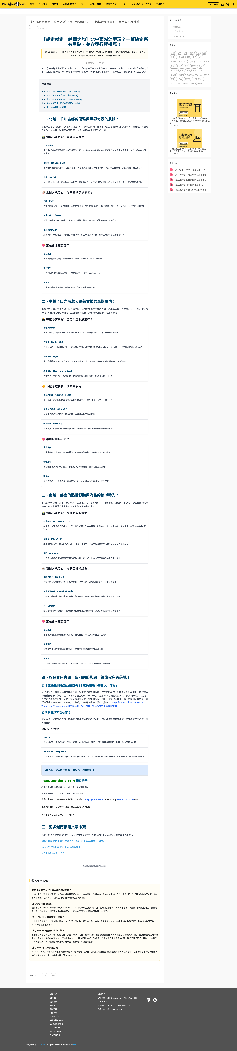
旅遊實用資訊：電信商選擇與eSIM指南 (63, 103)
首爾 (194, 70)
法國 (205, 61)
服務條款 (53, 1013)
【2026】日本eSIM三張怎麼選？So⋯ (189, 169)
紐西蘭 (199, 83)
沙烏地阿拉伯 (198, 79)
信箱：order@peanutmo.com (110, 1009)
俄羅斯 (189, 74)
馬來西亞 (182, 61)
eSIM (173, 52)
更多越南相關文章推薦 (56, 107)
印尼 (198, 52)
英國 (199, 61)
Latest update (179, 36)
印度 (178, 83)
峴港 (200, 70)
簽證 (204, 52)
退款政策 (53, 1001)
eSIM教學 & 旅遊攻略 (141, 4)
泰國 (188, 57)
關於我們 (53, 998)
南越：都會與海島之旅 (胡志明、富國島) (64, 99)
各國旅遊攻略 (55, 1035)
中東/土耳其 (95, 4)
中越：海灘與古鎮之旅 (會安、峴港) (62, 95)
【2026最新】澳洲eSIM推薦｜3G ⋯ (188, 184)
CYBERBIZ (77, 1044)
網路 (194, 57)
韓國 (172, 57)
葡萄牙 (187, 79)
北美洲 (124, 4)
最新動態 (177, 26)
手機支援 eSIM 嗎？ (57, 1020)
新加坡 (173, 61)
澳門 (186, 66)
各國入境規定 (55, 1027)
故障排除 (194, 66)
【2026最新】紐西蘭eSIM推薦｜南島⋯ (189, 179)
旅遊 (53, 975)
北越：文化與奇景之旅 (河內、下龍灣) (63, 91)
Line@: (93, 799)
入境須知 (191, 61)
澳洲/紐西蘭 (111, 4)
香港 (172, 83)
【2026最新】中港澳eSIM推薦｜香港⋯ (189, 174)
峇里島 (173, 74)
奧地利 (179, 66)
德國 (172, 79)
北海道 (181, 74)
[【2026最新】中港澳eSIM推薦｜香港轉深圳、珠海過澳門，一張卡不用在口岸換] (190, 138)
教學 (202, 66)
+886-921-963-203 (125, 799)
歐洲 (83, 4)
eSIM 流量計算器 (56, 1024)
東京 (182, 70)
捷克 (172, 66)
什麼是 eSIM (54, 1016)
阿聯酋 (185, 83)
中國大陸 (180, 57)
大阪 (188, 70)
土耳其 (179, 79)
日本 (179, 52)
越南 (44, 975)
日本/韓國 (43, 4)
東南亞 (55, 4)
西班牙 (197, 74)
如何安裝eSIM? (179, 31)
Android (174, 70)
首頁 (32, 4)
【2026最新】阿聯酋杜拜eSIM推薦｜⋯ (189, 189)
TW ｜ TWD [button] (213, 4)
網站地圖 (53, 1005)
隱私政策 (53, 1009)
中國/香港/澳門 (70, 4)
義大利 (204, 74)
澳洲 (192, 83)
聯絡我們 (160, 4)
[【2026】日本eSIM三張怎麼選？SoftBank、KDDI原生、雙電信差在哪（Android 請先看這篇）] (190, 108)
